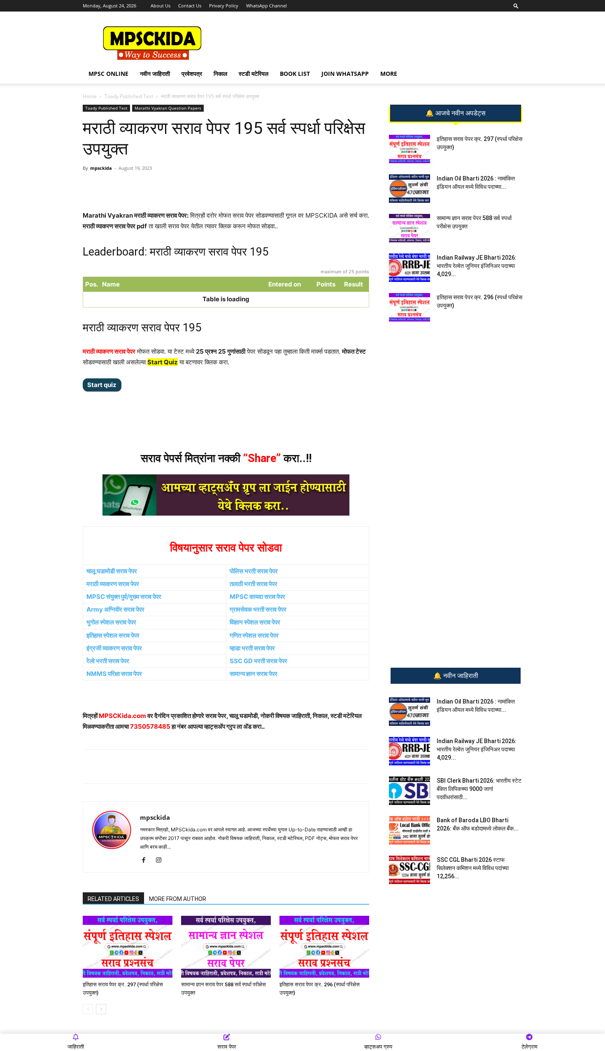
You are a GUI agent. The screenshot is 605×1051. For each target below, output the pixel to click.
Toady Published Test (129, 96)
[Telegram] (159, 186)
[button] (516, 5)
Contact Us (189, 5)
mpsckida (101, 168)
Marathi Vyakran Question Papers (168, 108)
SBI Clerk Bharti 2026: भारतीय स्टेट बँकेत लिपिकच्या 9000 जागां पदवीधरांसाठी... (479, 788)
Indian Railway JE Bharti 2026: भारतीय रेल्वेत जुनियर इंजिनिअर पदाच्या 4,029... (477, 265)
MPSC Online (108, 73)
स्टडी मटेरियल (253, 73)
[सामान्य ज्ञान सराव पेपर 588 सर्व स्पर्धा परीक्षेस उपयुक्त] (226, 947)
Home (90, 96)
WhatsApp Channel (266, 5)
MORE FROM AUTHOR (177, 899)
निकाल (220, 73)
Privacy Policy (223, 5)
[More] (217, 186)
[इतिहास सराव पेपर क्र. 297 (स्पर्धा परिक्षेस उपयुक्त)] (127, 947)
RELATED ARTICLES (113, 899)
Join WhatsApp (345, 73)
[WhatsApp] (141, 186)
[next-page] (101, 1009)
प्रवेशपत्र (192, 73)
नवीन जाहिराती (155, 73)
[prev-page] (88, 1009)
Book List (295, 73)
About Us (160, 5)
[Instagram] (161, 861)
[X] (197, 186)
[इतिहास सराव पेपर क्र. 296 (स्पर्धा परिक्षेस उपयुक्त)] (324, 947)
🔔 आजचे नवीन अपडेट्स (456, 113)
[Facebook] (178, 186)
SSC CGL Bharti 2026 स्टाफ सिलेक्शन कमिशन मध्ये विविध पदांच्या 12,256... (473, 868)
